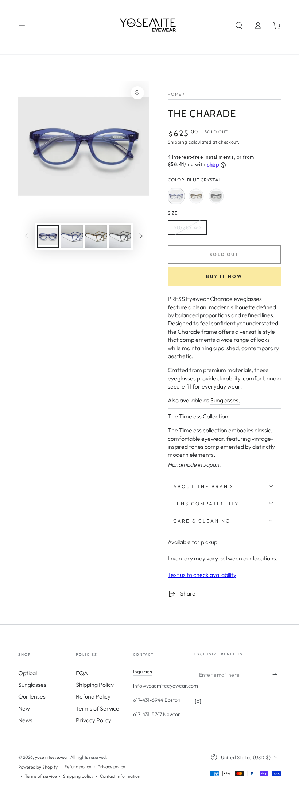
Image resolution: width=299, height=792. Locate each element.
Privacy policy (111, 766)
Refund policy (77, 766)
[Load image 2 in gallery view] (72, 236)
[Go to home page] (149, 25)
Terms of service (41, 776)
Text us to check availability (202, 574)
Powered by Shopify (38, 767)
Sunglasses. (225, 400)
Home (174, 94)
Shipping (177, 142)
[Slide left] (27, 237)
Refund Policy (93, 696)
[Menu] (22, 26)
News (25, 720)
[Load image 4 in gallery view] (96, 236)
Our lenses (32, 696)
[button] (238, 26)
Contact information (120, 776)
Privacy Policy (93, 720)
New (24, 708)
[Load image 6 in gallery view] (120, 236)
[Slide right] (141, 237)
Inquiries (142, 671)
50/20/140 (188, 229)
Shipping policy (78, 776)
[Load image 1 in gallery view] (48, 236)
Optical (27, 673)
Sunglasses (32, 684)
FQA (82, 673)
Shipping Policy (95, 684)
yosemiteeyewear (51, 757)
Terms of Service (97, 708)
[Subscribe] (276, 675)
